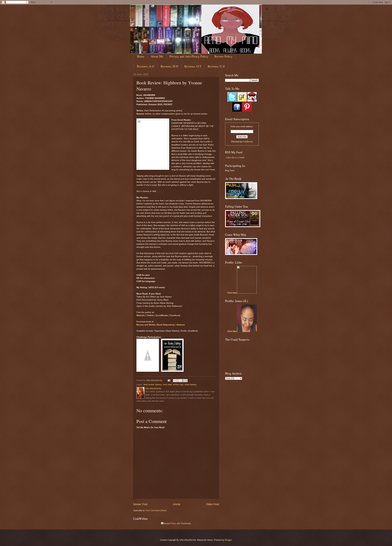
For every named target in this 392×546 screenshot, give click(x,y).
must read (167, 384)
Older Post (212, 504)
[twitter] (232, 101)
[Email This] (174, 380)
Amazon (180, 325)
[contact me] (252, 101)
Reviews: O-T (192, 66)
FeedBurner (248, 141)
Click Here (232, 293)
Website (140, 315)
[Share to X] (180, 380)
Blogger (228, 540)
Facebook (175, 315)
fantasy (158, 384)
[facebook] (237, 111)
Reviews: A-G (145, 66)
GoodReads (162, 315)
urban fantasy (191, 384)
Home (140, 56)
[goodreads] (242, 101)
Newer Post (140, 504)
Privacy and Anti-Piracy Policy (189, 56)
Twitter (150, 315)
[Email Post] (169, 380)
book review (148, 384)
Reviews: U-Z (216, 66)
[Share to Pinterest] (186, 380)
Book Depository (166, 325)
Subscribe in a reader (235, 157)
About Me (157, 56)
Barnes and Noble (145, 325)
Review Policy (223, 56)
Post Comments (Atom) (156, 510)
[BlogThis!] (177, 380)
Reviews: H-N (169, 66)
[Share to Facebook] (183, 380)
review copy (178, 384)
